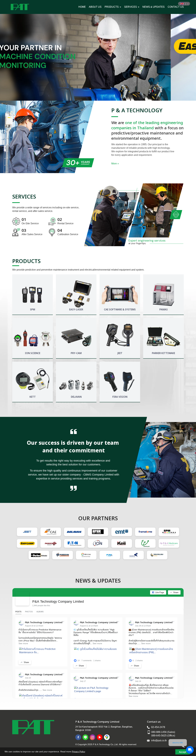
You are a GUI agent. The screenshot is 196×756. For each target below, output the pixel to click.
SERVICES (131, 6)
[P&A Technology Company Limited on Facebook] (22, 599)
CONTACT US (176, 6)
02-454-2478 (158, 727)
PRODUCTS (112, 6)
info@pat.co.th (159, 740)
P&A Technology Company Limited (58, 601)
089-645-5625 (159, 735)
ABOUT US (95, 6)
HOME (82, 6)
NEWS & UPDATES (153, 6)
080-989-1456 (159, 732)
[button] (14, 57)
